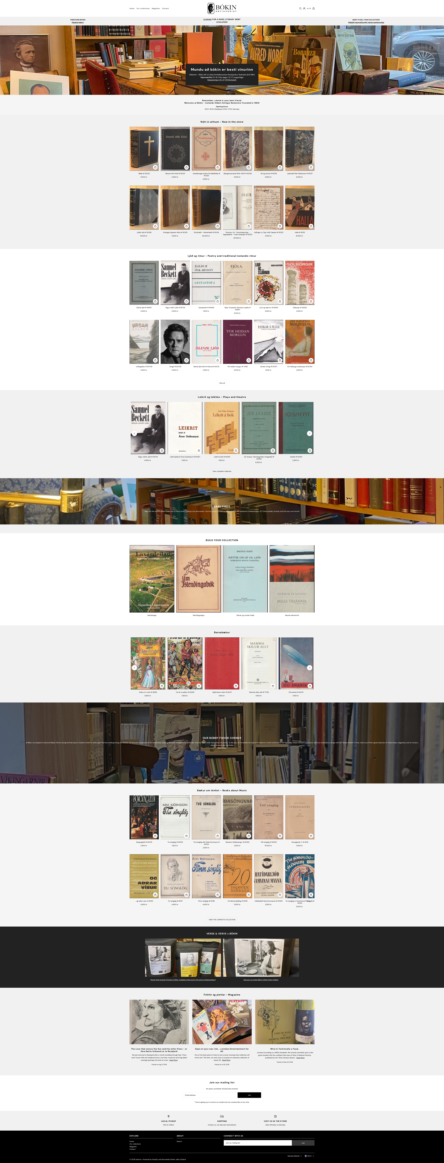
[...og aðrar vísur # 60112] (144, 876)
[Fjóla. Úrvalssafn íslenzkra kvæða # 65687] (237, 283)
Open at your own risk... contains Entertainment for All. (222, 1050)
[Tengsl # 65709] (175, 342)
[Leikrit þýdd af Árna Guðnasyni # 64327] (185, 428)
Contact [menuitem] (165, 8)
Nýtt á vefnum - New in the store (222, 121)
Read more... (222, 748)
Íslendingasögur (199, 615)
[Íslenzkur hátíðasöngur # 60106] (237, 817)
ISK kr (310, 1156)
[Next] (309, 433)
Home (132, 1141)
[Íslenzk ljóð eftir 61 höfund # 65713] (206, 342)
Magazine (133, 1147)
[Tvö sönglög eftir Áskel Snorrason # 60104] (206, 817)
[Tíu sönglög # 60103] (175, 817)
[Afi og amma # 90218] (268, 149)
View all (222, 383)
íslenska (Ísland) (293, 1156)
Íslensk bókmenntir (292, 615)
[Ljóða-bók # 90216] (144, 208)
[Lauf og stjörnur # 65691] (268, 283)
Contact (133, 1149)
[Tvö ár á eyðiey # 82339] (185, 663)
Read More (174, 1060)
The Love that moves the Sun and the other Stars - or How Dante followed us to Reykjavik (159, 1050)
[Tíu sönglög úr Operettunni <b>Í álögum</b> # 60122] (299, 876)
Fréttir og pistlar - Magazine (222, 994)
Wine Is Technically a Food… (284, 1049)
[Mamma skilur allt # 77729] (259, 663)
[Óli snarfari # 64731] (296, 663)
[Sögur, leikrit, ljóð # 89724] (175, 283)
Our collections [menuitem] (143, 8)
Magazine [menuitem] (156, 8)
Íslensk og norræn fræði (245, 615)
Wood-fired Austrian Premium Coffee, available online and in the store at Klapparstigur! (183, 980)
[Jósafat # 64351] (296, 428)
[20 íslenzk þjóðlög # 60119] (237, 876)
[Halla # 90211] (299, 208)
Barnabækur (222, 632)
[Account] (304, 8)
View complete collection (222, 471)
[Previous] (134, 433)
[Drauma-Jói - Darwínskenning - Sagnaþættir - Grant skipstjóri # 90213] (237, 208)
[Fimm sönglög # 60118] (206, 876)
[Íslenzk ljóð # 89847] (144, 283)
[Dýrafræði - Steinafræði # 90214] (206, 208)
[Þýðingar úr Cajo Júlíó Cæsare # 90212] (268, 208)
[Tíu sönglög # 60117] (175, 876)
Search (179, 1141)
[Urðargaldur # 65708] (144, 342)
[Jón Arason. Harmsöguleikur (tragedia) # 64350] (259, 428)
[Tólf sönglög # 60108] (268, 817)
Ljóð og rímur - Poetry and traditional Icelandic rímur (222, 255)
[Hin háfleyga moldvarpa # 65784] (299, 342)
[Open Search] (300, 8)
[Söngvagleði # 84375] (144, 817)
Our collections (135, 1144)
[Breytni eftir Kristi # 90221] (175, 149)
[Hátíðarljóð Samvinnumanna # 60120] (268, 876)
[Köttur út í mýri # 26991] (148, 663)
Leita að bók (222, 22)
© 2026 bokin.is (135, 1159)
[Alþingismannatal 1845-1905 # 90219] (237, 149)
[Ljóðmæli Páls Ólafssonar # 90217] (299, 149)
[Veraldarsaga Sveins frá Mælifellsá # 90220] (206, 149)
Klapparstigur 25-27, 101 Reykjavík (221, 80)
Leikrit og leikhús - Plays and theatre (222, 397)
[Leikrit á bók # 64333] (222, 428)
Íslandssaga (152, 615)
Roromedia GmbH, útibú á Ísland (174, 1159)
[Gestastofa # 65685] (206, 283)
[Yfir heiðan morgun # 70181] (237, 342)
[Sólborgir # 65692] (299, 283)
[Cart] (313, 8)
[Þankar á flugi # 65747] (268, 342)
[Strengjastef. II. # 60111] (299, 817)
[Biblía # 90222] (144, 149)
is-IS (309, 8)
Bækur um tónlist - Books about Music (222, 790)
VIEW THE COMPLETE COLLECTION (222, 920)
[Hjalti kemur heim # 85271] (222, 663)
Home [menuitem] (132, 8)
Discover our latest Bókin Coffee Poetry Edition (261, 980)
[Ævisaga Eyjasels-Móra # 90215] (175, 208)
